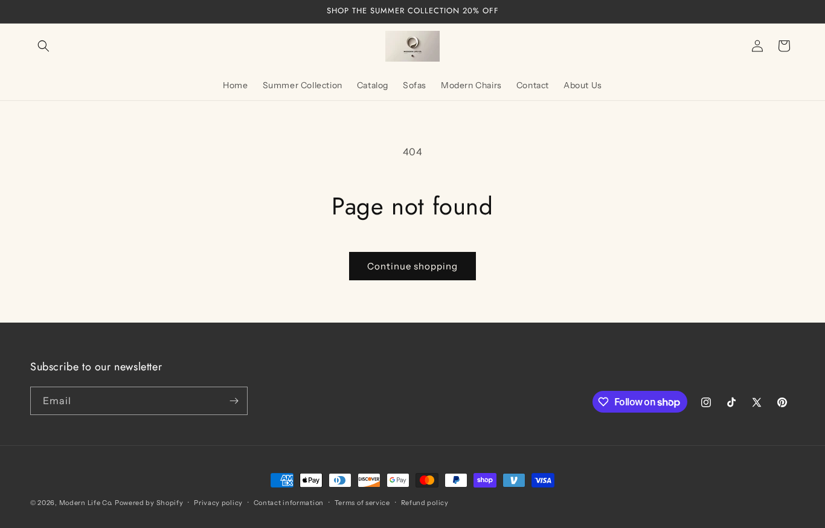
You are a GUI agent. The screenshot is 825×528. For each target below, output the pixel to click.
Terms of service (362, 502)
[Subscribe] (233, 401)
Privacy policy (218, 502)
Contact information (289, 502)
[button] (43, 46)
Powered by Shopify (149, 502)
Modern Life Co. (86, 502)
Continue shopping (412, 266)
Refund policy (425, 502)
